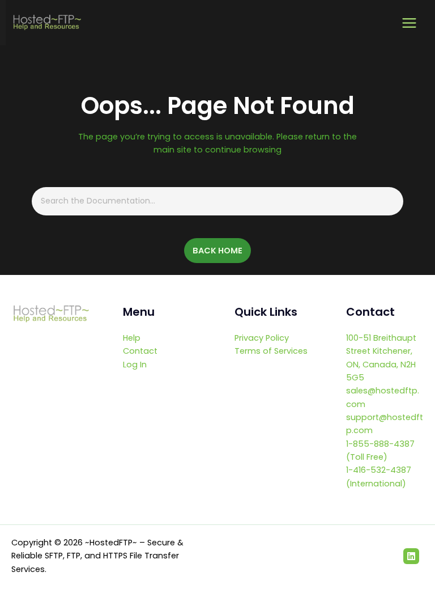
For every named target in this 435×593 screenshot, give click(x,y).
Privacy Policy (261, 338)
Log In (135, 364)
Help (131, 338)
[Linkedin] (411, 556)
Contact (140, 351)
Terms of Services (271, 351)
